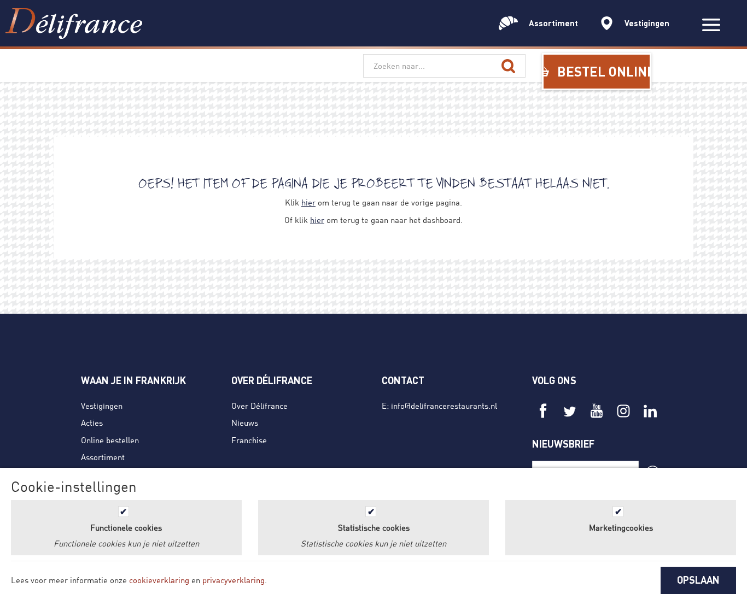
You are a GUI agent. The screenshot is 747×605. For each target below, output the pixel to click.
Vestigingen (101, 405)
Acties (92, 422)
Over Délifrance (259, 405)
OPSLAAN (698, 580)
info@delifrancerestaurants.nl (444, 405)
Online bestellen (110, 440)
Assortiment (103, 457)
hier (308, 202)
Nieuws (244, 422)
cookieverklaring (159, 580)
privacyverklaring (233, 580)
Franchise (249, 440)
